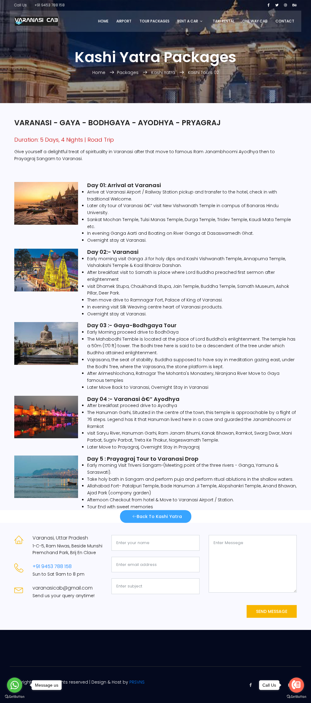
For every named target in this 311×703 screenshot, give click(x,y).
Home (103, 21)
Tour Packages (154, 21)
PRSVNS (137, 682)
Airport (124, 21)
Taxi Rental (223, 21)
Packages (127, 72)
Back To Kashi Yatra (159, 516)
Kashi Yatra (163, 72)
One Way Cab (255, 21)
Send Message (271, 611)
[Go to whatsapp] (14, 685)
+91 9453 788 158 (50, 5)
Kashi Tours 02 (203, 72)
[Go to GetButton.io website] (14, 697)
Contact (284, 21)
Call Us (20, 5)
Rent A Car (187, 21)
